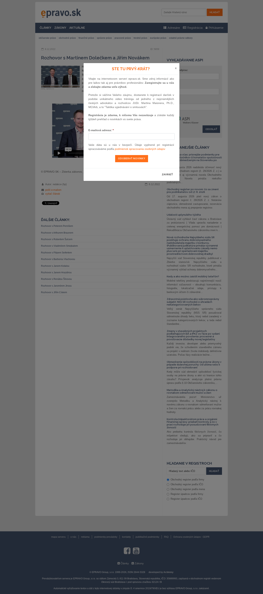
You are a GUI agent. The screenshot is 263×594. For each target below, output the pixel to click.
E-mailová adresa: (101, 130)
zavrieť (167, 174)
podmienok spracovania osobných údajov (140, 148)
